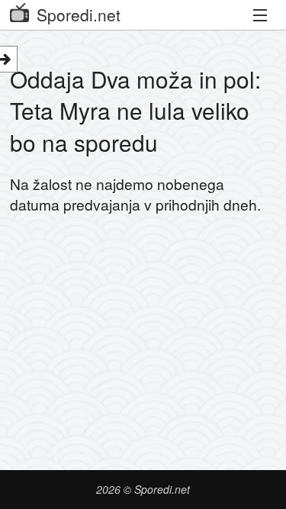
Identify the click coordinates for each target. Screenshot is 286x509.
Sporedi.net (79, 14)
